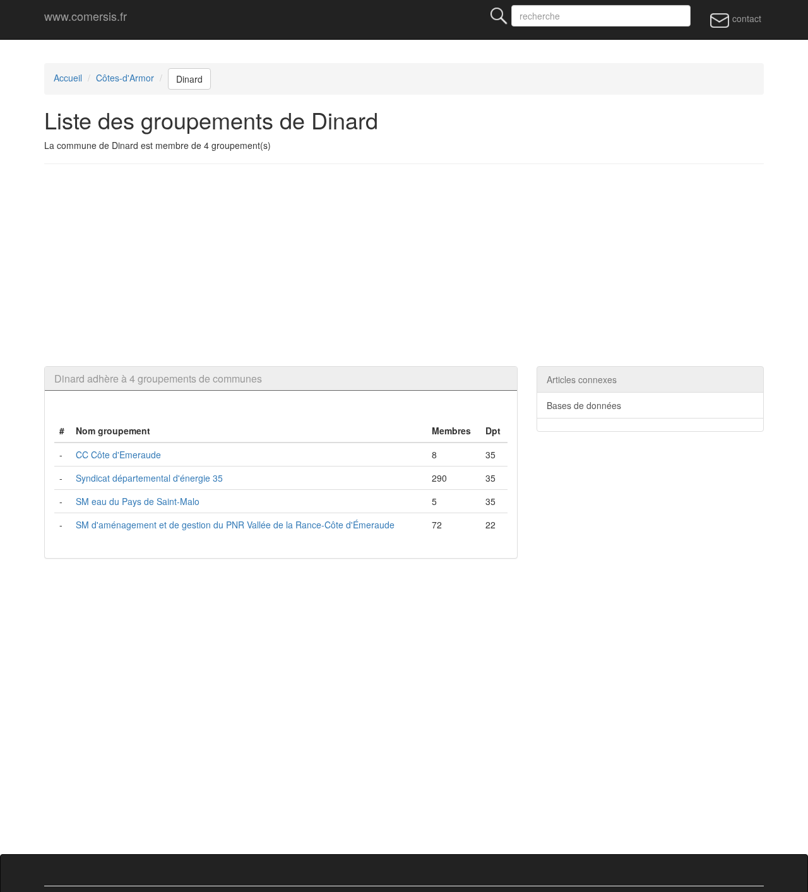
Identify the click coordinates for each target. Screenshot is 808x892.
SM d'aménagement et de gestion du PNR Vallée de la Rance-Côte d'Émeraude (235, 524)
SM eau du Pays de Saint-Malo (137, 501)
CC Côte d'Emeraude (118, 454)
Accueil (68, 77)
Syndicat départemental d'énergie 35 (149, 478)
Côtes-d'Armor (125, 77)
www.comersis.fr (85, 16)
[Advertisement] (423, 265)
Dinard (189, 79)
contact (745, 18)
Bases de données (584, 405)
